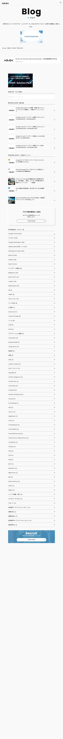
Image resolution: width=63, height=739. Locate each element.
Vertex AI (13, 312)
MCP (11, 464)
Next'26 (13, 255)
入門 (11, 325)
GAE (11, 451)
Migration (13, 472)
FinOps (12, 446)
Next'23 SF (14, 277)
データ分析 (13, 303)
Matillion (13, 468)
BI (10, 290)
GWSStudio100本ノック (18, 246)
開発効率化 (13, 525)
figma (12, 490)
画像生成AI (13, 516)
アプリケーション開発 (16, 333)
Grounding (13, 403)
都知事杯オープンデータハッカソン (20, 520)
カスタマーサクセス (15, 499)
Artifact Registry (16, 377)
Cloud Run (13, 338)
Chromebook (14, 425)
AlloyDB (12, 372)
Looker (12, 281)
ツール (12, 320)
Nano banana (14, 481)
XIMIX (11, 294)
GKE (11, 359)
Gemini (12, 259)
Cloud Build (14, 429)
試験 (11, 355)
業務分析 (12, 512)
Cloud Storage (15, 316)
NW (11, 477)
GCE (11, 455)
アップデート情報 (15, 268)
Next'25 (13, 264)
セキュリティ (14, 299)
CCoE (11, 420)
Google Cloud (15, 233)
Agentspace (14, 285)
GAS (11, 329)
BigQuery (13, 272)
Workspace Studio (16, 251)
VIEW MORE (31, 221)
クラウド (13, 238)
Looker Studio (15, 364)
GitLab (12, 399)
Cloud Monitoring (16, 433)
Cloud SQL (13, 385)
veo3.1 (12, 412)
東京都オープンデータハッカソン (19, 507)
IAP (11, 407)
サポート (12, 503)
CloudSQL (13, 442)
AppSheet (13, 416)
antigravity (14, 346)
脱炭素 (12, 351)
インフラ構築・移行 (15, 494)
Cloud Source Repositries (19, 438)
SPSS (11, 485)
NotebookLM (14, 342)
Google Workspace (17, 242)
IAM (11, 459)
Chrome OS (13, 381)
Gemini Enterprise (16, 394)
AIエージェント (14, 368)
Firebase (13, 390)
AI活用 (12, 307)
